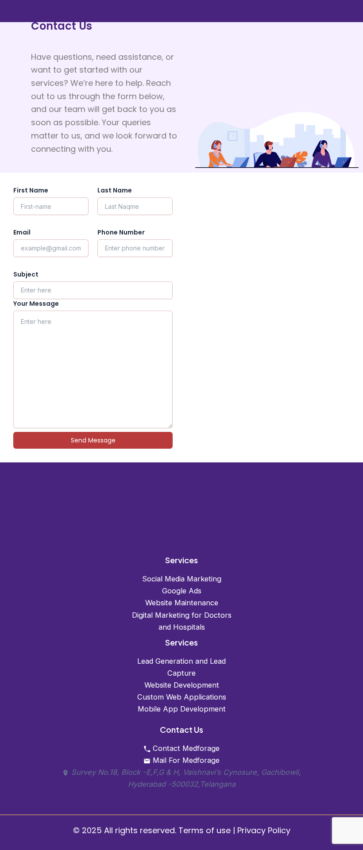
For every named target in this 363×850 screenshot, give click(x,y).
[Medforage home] (181, 519)
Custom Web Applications (181, 696)
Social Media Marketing (181, 578)
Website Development (181, 685)
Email (22, 232)
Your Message (36, 303)
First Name (30, 190)
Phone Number (121, 232)
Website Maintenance (181, 602)
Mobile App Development (182, 708)
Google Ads (181, 590)
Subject (26, 274)
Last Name (114, 190)
